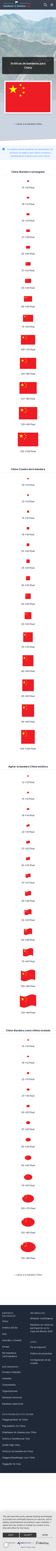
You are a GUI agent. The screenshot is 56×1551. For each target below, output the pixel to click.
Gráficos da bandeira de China (17, 1451)
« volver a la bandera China (28, 124)
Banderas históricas (12, 1397)
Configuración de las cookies (40, 1361)
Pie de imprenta (38, 1347)
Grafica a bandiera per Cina (16, 1438)
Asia (4, 1334)
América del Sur (10, 1327)
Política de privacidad (41, 1353)
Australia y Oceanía (11, 1340)
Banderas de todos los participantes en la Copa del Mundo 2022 (41, 1328)
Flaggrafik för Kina (11, 1464)
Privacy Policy (30, 1547)
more (45, 1535)
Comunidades (9, 1384)
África (5, 1321)
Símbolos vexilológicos (41, 1318)
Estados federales (11, 1372)
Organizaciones (10, 1391)
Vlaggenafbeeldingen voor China (18, 1457)
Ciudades (6, 1378)
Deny (11, 1535)
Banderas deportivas (12, 1403)
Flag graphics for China (13, 1426)
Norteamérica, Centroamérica (9, 1355)
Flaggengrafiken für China (15, 1419)
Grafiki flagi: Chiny (11, 1445)
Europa (5, 1346)
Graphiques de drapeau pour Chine (19, 1432)
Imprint (23, 1547)
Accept (28, 1535)
